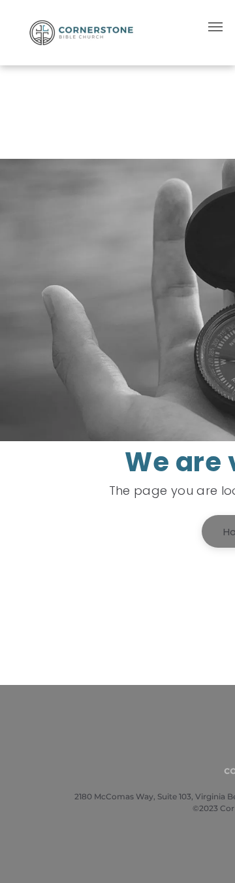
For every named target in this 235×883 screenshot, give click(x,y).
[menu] (215, 27)
